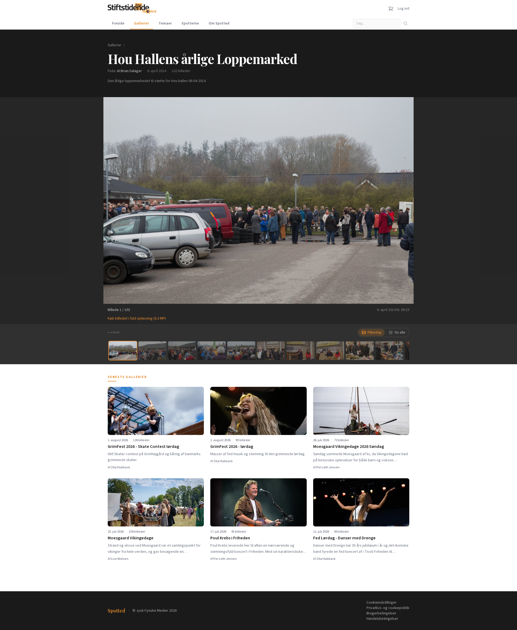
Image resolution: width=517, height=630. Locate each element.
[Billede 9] (360, 350)
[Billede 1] (123, 350)
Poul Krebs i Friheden (230, 538)
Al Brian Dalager (129, 71)
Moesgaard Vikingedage (130, 538)
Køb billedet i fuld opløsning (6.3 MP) (137, 318)
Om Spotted (219, 23)
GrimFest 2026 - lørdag (231, 447)
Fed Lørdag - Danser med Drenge (344, 538)
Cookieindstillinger (381, 602)
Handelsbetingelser (382, 618)
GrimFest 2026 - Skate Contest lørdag (143, 447)
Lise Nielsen (119, 559)
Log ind (403, 8)
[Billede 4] (212, 350)
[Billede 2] (152, 350)
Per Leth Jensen (328, 467)
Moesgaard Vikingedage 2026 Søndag (348, 447)
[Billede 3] (182, 350)
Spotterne (190, 23)
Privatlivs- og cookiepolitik (387, 608)
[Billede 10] (389, 350)
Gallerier (141, 23)
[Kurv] (390, 8)
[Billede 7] (301, 350)
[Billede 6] (271, 350)
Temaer (165, 23)
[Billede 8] (330, 350)
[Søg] (405, 23)
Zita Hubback (120, 467)
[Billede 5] (241, 350)
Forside (118, 23)
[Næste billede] (402, 200)
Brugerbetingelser (381, 613)
